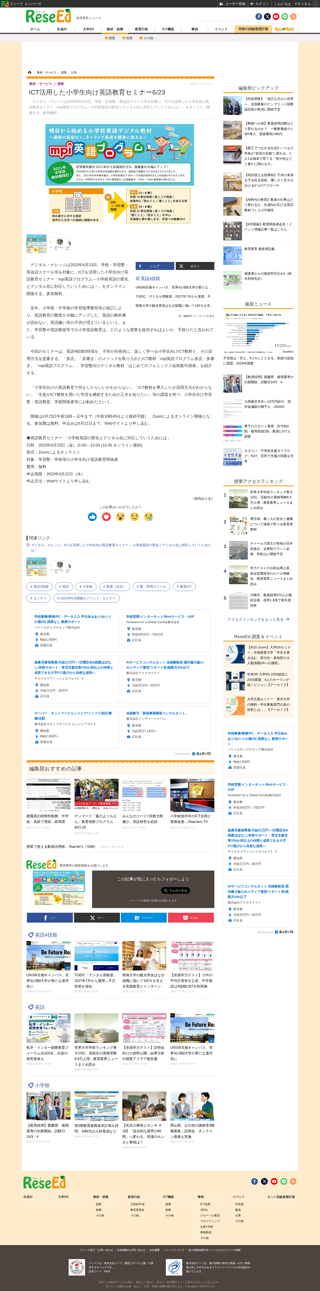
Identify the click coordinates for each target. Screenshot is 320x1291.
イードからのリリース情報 (225, 1250)
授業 (112, 38)
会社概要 (154, 1250)
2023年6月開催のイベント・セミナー (88, 598)
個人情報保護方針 (198, 1250)
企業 (238, 1215)
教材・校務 (115, 29)
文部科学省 (137, 1204)
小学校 (88, 586)
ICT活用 (205, 1204)
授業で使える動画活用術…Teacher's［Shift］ (75, 846)
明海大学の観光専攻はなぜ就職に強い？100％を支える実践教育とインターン (192, 305)
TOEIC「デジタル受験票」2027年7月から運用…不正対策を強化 (183, 296)
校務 (129, 38)
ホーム (35, 29)
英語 (65, 586)
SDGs (204, 1209)
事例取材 (206, 1232)
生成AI (62, 29)
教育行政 (141, 29)
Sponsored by (182, 753)
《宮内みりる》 (202, 498)
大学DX (88, 29)
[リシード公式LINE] (283, 1181)
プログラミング (210, 1221)
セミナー (40, 598)
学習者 (239, 1204)
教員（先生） (116, 586)
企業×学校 (206, 1226)
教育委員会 (137, 1209)
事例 (194, 29)
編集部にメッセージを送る (198, 315)
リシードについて (174, 1250)
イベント (221, 29)
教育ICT (186, 586)
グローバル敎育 (210, 1215)
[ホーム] (29, 72)
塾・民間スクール (153, 586)
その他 (148, 38)
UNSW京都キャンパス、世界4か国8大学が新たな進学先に (178, 287)
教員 (238, 1209)
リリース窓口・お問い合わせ (96, 1250)
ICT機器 (168, 29)
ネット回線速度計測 (281, 1197)
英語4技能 (150, 278)
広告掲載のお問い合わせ (131, 1250)
